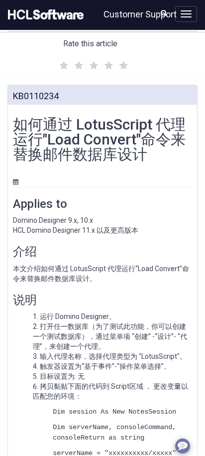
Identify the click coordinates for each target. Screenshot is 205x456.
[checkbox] (63, 63)
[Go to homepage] (44, 15)
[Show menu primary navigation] (186, 14)
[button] (164, 13)
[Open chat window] (182, 446)
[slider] (92, 64)
